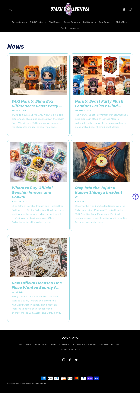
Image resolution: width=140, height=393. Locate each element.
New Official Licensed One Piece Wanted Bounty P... (37, 285)
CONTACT (64, 345)
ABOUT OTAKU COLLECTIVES (33, 345)
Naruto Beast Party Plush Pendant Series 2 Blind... (99, 103)
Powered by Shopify (37, 383)
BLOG (53, 345)
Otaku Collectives (21, 383)
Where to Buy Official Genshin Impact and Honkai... (32, 192)
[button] (10, 9)
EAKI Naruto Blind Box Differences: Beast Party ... (37, 103)
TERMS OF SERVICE (70, 350)
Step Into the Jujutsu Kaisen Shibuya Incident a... (98, 192)
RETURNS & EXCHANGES (84, 345)
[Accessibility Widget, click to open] (135, 196)
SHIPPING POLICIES (109, 345)
